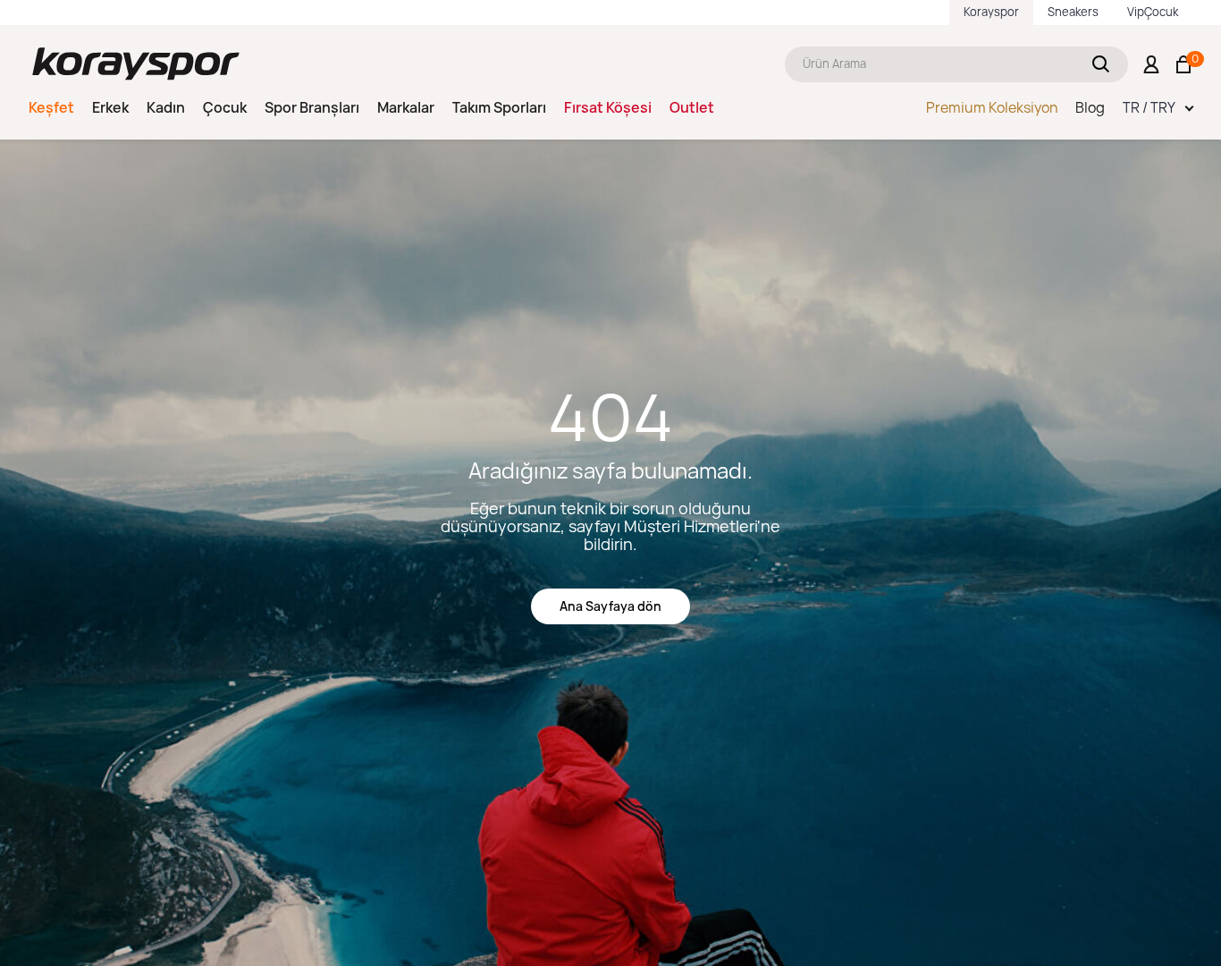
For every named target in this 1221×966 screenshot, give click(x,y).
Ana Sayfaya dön (610, 605)
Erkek (110, 107)
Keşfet (51, 107)
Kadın (166, 107)
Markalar (405, 107)
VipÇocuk (1152, 12)
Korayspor (991, 12)
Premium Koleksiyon (991, 107)
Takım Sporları (499, 107)
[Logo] (136, 63)
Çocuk (225, 107)
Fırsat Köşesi (608, 107)
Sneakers (1073, 12)
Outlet (691, 107)
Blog (1090, 107)
